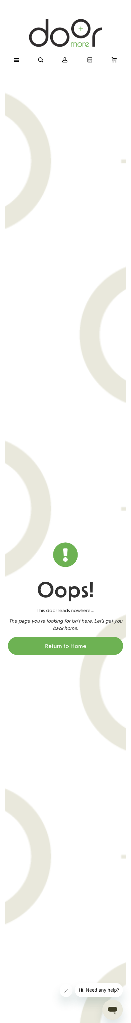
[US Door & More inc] (65, 24)
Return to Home (65, 646)
